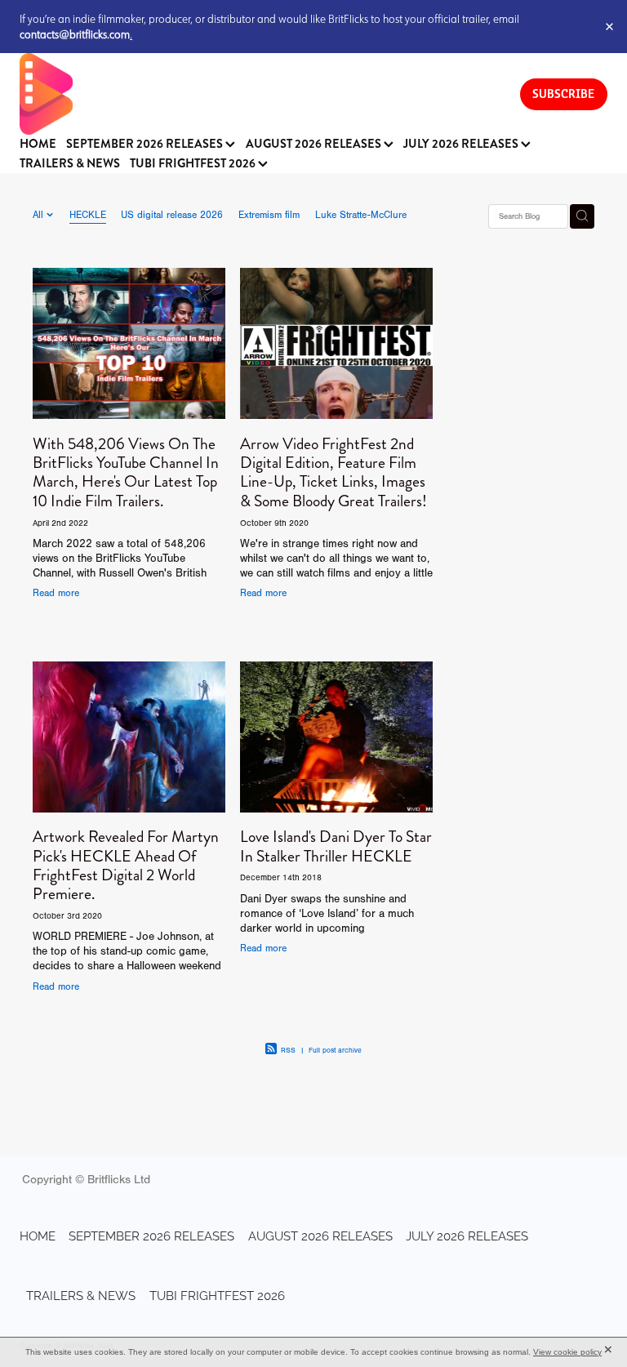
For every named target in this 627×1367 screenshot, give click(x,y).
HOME (38, 144)
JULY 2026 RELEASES (462, 144)
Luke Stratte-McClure (361, 214)
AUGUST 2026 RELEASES (315, 144)
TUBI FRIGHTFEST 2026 (194, 163)
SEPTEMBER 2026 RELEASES (145, 144)
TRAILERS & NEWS (70, 163)
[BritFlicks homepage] (253, 94)
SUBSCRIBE (563, 93)
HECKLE (87, 214)
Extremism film (269, 214)
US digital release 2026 (172, 214)
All (40, 214)
